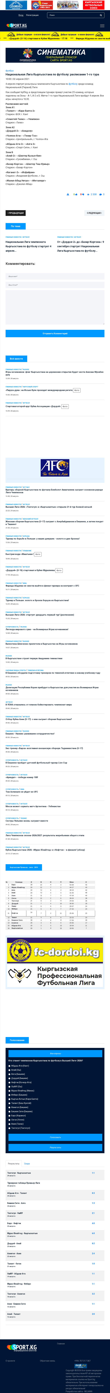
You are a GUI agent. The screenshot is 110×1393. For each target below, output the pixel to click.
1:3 (93, 1203)
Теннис (23, 818)
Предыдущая (16, 213)
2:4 (93, 1253)
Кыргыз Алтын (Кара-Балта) (24, 1099)
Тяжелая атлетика (36, 670)
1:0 (93, 1264)
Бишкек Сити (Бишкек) (22, 1111)
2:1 (93, 1213)
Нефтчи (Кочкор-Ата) (21, 1082)
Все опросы (55, 1053)
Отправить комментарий (55, 333)
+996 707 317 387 (82, 1361)
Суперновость (12, 627)
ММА (25, 583)
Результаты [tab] (13, 1164)
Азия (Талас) (17, 1124)
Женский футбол (30, 519)
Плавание (27, 551)
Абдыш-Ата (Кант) (20, 1066)
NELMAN (88, 1391)
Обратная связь (47, 1361)
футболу (73, 84)
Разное (26, 369)
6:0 (93, 1233)
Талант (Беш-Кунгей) (21, 1103)
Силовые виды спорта (16, 670)
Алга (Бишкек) (18, 1074)
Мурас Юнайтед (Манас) (22, 1091)
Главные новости (13, 369)
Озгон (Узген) (17, 1120)
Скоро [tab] (27, 1164)
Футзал (26, 487)
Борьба (26, 536)
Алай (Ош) (16, 1070)
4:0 (93, 1223)
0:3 (93, 1193)
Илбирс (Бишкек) (19, 1095)
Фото (76, 390)
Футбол (26, 403)
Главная (61, 1343)
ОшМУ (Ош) (16, 1086)
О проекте (10, 1361)
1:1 (93, 1173)
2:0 (93, 1314)
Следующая (94, 213)
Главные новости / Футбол (17, 237)
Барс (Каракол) (18, 1115)
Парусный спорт (30, 387)
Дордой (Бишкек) (19, 1078)
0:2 (93, 1243)
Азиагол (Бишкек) (19, 1107)
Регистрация (32, 15)
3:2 (93, 1294)
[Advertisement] (55, 436)
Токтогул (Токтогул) (20, 1128)
